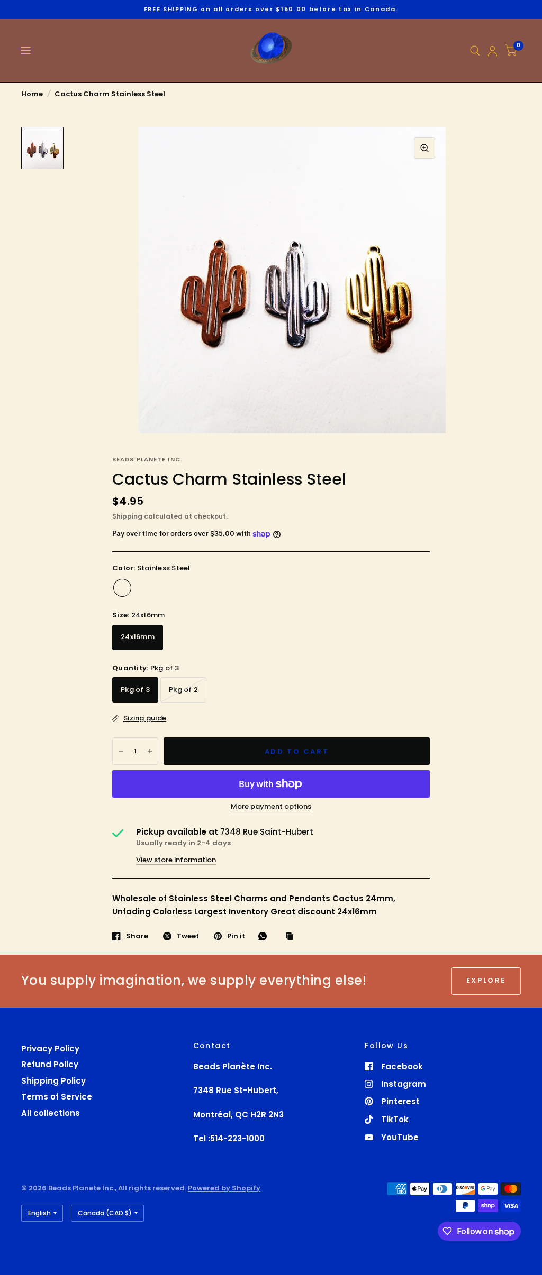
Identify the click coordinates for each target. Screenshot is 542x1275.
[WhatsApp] (265, 936)
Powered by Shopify (224, 1188)
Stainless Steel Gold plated (165, 588)
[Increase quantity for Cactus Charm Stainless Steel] (150, 751)
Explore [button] (486, 980)
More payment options (271, 806)
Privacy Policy (50, 1048)
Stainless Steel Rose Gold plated (143, 588)
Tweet (188, 936)
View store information (176, 859)
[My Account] (492, 50)
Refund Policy (49, 1064)
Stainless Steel (122, 588)
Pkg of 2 (183, 690)
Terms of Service (56, 1096)
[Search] (475, 50)
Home (32, 94)
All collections (50, 1113)
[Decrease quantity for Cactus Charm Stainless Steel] (121, 751)
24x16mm (138, 637)
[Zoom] (424, 148)
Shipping (127, 516)
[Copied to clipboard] (292, 936)
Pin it (236, 936)
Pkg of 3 (135, 690)
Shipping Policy (53, 1080)
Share (137, 936)
